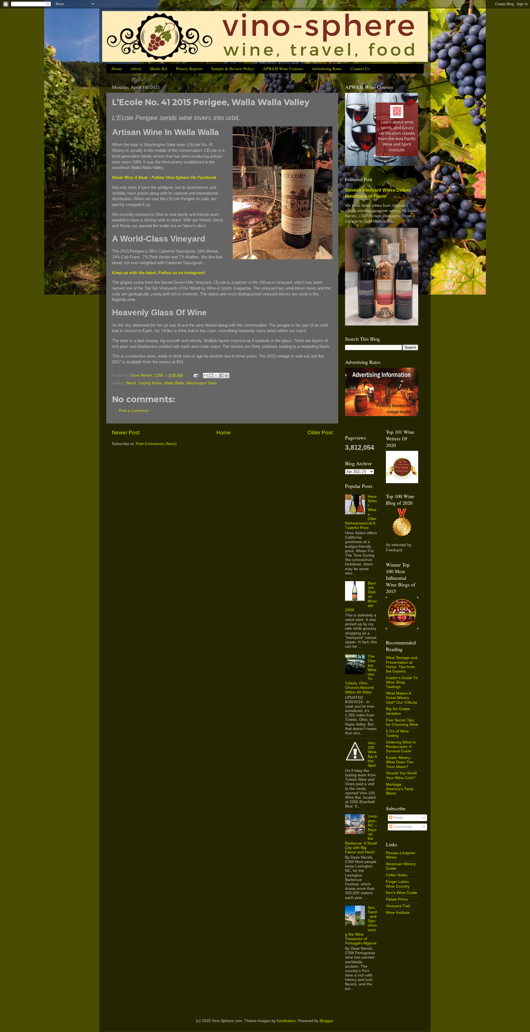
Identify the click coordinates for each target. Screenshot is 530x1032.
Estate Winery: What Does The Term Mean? (399, 762)
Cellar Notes (396, 875)
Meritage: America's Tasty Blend (400, 788)
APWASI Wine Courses (283, 68)
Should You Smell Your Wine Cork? (401, 775)
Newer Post (125, 432)
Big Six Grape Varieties (398, 711)
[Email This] (205, 375)
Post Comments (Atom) (156, 444)
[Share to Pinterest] (226, 375)
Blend (131, 383)
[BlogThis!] (211, 375)
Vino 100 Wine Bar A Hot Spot (372, 754)
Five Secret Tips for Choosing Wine (402, 722)
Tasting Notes (150, 383)
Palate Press (397, 899)
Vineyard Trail (398, 906)
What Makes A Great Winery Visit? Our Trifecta (401, 697)
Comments (402, 827)
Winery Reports (189, 68)
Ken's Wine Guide (401, 893)
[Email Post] (196, 375)
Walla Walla (174, 383)
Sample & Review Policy (232, 68)
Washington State (201, 383)
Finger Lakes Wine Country (398, 884)
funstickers (286, 1021)
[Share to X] (216, 375)
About (136, 68)
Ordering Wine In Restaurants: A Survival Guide (401, 746)
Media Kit (158, 68)
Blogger (326, 1021)
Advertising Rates (327, 68)
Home (117, 68)
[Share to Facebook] (221, 375)
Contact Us (360, 68)
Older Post (320, 432)
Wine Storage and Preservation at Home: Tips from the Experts (401, 664)
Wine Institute (398, 913)
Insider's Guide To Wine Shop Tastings (402, 682)
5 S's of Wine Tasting (397, 733)
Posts (397, 818)
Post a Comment (133, 411)
